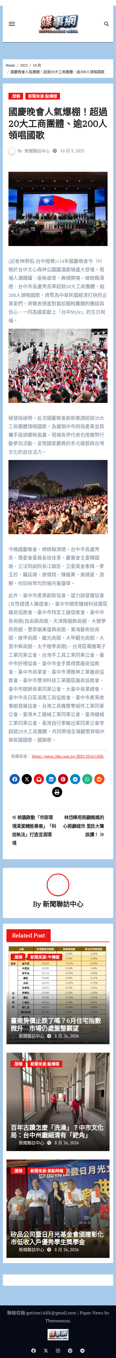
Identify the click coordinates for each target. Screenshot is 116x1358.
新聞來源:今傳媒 (44, 957)
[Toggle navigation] (12, 24)
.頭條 (15, 96)
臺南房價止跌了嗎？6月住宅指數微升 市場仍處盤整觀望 (56, 1024)
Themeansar (57, 1321)
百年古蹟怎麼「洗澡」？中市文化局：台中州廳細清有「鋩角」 (57, 1131)
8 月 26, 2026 (67, 1036)
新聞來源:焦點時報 (46, 1170)
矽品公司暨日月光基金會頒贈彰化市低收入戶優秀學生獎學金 (57, 1238)
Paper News (91, 1313)
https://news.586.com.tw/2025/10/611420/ (68, 756)
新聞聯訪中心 (37, 151)
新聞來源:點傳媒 (42, 96)
